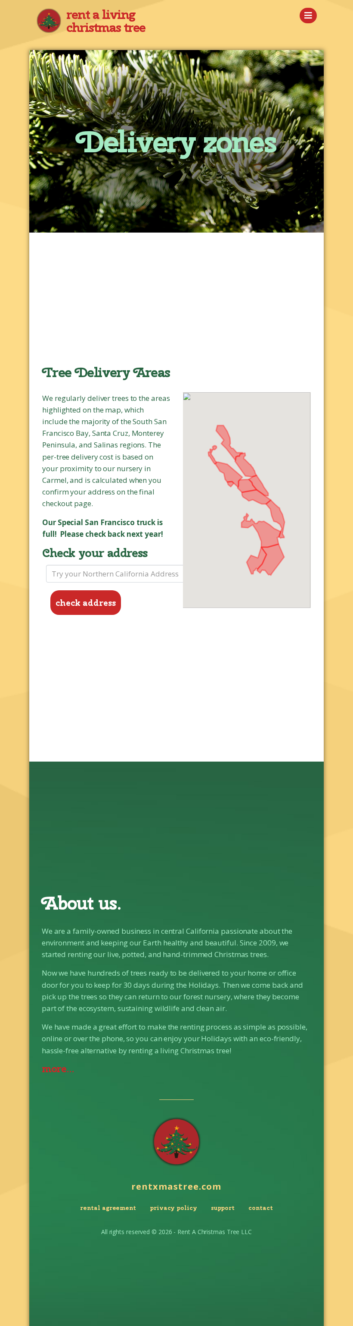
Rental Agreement (108, 1208)
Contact (260, 1208)
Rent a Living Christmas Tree (105, 21)
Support (223, 1208)
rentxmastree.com (176, 1186)
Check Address (86, 602)
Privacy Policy (173, 1208)
